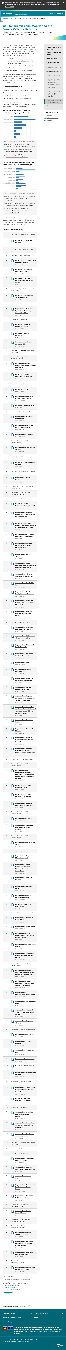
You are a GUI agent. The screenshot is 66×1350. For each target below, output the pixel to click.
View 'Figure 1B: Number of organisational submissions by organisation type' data (20, 205)
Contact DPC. (9, 7)
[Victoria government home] (60, 1345)
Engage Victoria (27, 49)
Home (5, 18)
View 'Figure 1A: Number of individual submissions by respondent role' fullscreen (20, 146)
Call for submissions (15, 18)
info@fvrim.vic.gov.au (14, 1289)
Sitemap (37, 1339)
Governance (8, 1294)
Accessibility (29, 1339)
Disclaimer (12, 1339)
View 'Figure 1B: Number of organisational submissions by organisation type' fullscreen (20, 198)
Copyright (20, 1339)
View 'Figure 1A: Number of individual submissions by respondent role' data (19, 151)
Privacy (5, 1339)
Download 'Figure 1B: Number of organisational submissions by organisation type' (17, 211)
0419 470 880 (12, 1287)
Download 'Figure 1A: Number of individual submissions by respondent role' (20, 156)
